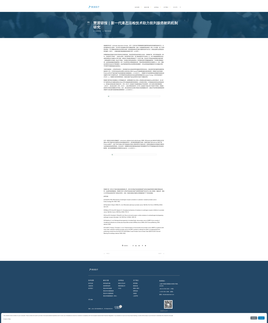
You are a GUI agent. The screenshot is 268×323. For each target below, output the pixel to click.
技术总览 (90, 283)
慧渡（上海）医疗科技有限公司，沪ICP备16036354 (100, 308)
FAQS (119, 288)
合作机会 (156, 7)
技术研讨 (90, 288)
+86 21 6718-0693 (164, 288)
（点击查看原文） (136, 73)
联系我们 (162, 281)
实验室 (135, 293)
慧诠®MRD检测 (107, 288)
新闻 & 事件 (136, 288)
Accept (261, 318)
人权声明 (135, 296)
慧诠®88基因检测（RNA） (110, 296)
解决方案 (146, 7)
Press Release (108, 31)
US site (175, 7)
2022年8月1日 (98, 31)
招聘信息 (135, 291)
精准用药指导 (106, 286)
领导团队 (135, 283)
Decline (254, 318)
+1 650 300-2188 (164, 291)
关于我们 (166, 7)
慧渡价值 (135, 286)
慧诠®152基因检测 (108, 293)
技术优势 (137, 7)
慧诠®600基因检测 (108, 291)
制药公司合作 (121, 283)
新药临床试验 (106, 283)
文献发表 (90, 286)
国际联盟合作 (121, 286)
